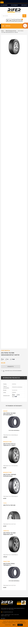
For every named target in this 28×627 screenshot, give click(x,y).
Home (2, 30)
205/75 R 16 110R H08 (9, 505)
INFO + (14, 624)
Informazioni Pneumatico (11, 378)
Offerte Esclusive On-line (11, 30)
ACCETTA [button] (20, 624)
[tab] (14, 378)
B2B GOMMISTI (24, 5)
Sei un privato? (14, 5)
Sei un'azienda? (4, 5)
